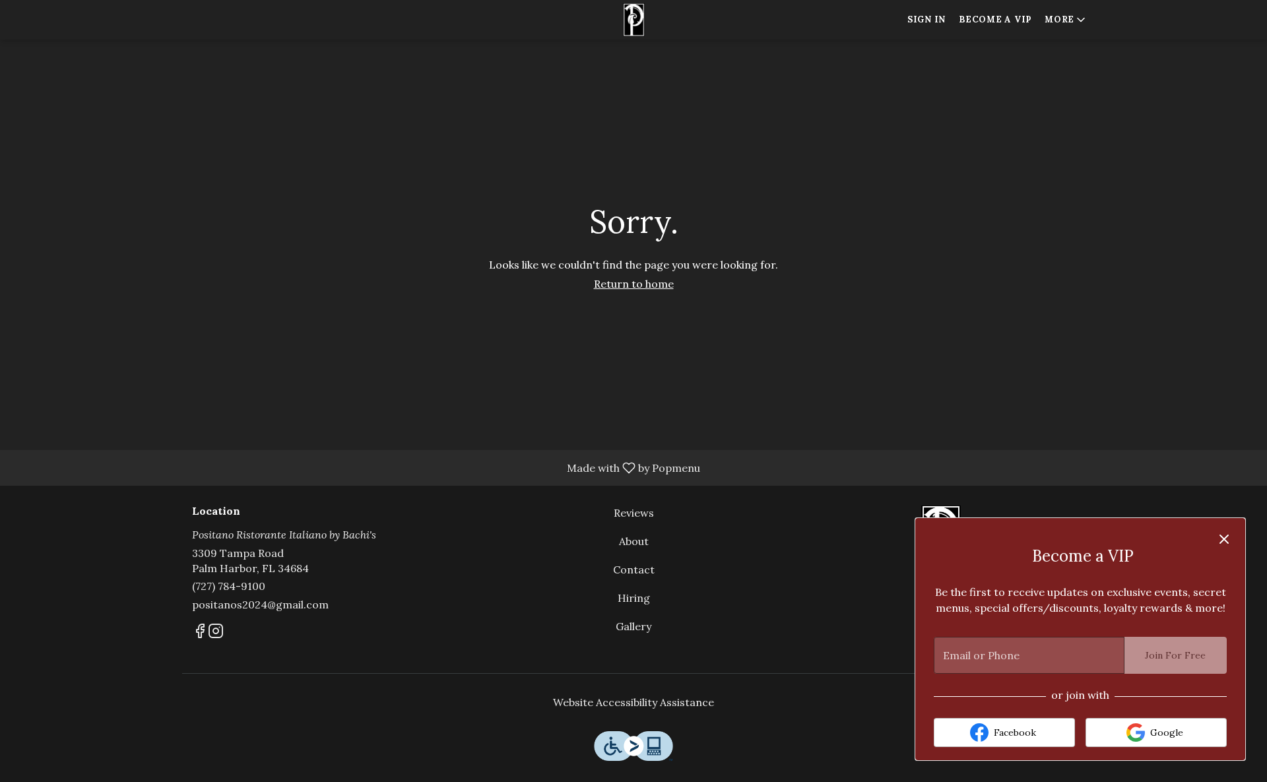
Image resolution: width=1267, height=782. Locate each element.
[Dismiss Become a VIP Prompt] (1224, 539)
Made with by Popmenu (355, 467)
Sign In (926, 19)
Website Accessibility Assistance (633, 702)
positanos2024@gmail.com (260, 604)
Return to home (634, 283)
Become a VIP (995, 19)
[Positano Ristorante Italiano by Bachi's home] (633, 19)
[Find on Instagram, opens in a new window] (216, 633)
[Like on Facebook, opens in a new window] (200, 633)
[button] (1066, 20)
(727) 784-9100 (228, 586)
